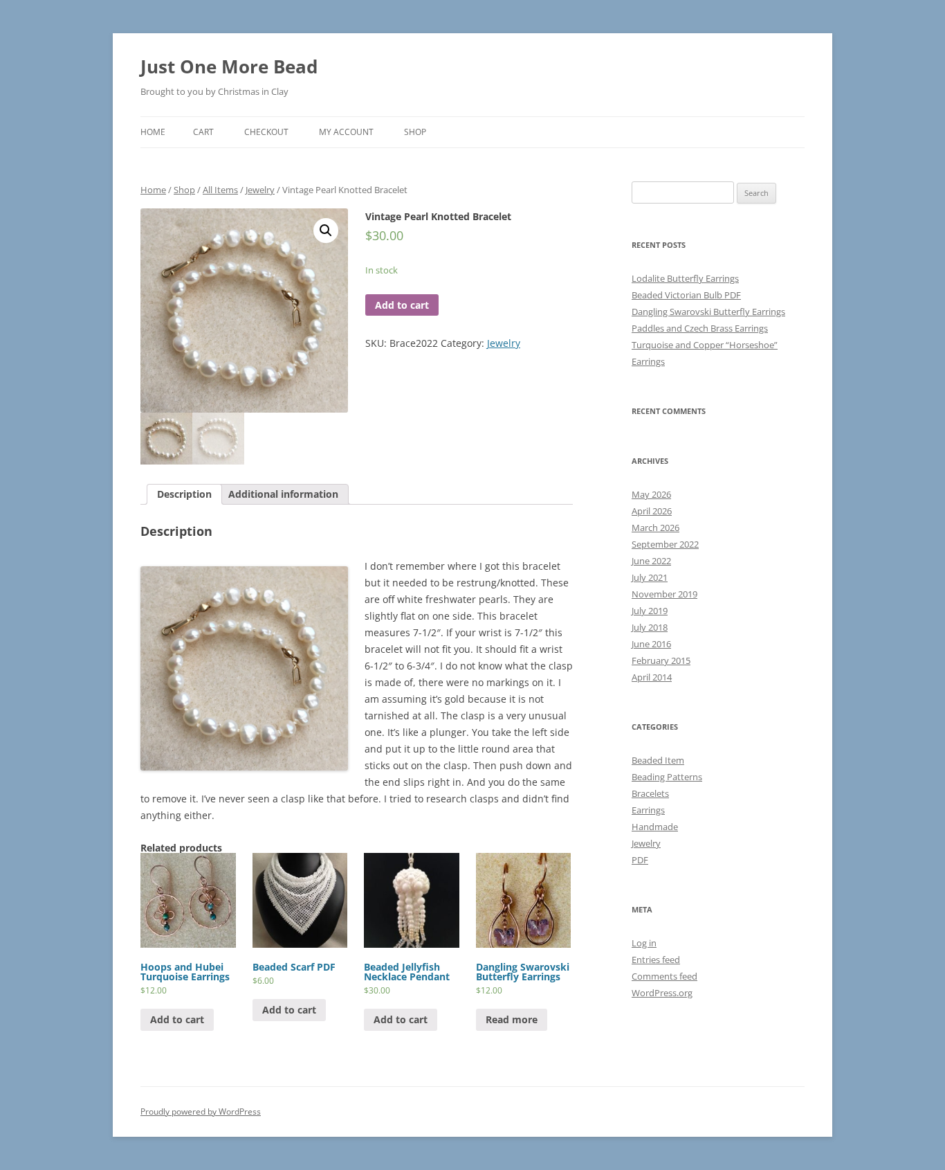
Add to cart (402, 305)
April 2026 (652, 511)
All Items (220, 189)
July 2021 (650, 577)
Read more (512, 1019)
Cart (203, 132)
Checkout (266, 132)
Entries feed (656, 959)
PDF (640, 860)
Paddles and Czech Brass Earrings (700, 328)
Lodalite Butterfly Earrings (685, 278)
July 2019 (650, 610)
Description (184, 494)
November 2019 (664, 594)
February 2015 (661, 660)
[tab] (184, 494)
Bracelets (650, 793)
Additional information (283, 494)
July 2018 (650, 627)
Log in (644, 943)
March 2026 (655, 527)
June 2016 (651, 644)
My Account (346, 132)
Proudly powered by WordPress (200, 1111)
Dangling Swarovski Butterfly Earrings (708, 311)
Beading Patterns (667, 777)
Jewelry (260, 189)
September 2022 (665, 544)
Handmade (655, 826)
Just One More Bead (229, 66)
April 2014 (652, 677)
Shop (415, 132)
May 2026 (651, 494)
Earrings (648, 810)
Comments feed (664, 976)
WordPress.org (662, 993)
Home (152, 132)
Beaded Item (658, 760)
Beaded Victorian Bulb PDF (686, 295)
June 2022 (651, 561)
